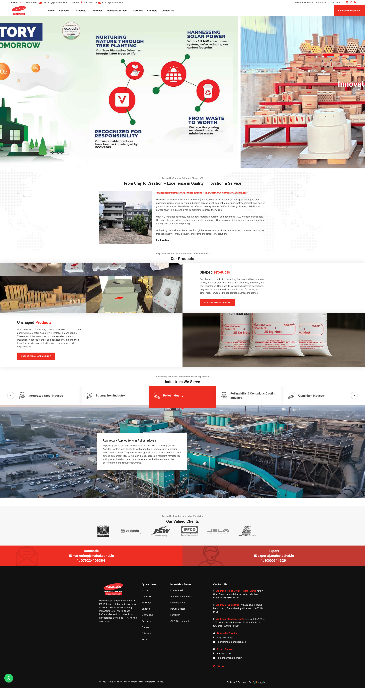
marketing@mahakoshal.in (54, 2)
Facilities (98, 10)
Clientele (152, 10)
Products (81, 10)
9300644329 (90, 2)
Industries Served (117, 10)
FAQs (144, 639)
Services (138, 10)
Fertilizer (175, 615)
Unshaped (147, 615)
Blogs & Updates (304, 2)
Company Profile (348, 10)
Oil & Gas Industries (180, 621)
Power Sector (177, 608)
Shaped (146, 608)
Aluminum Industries (181, 596)
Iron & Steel (176, 590)
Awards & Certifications (329, 2)
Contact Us (168, 10)
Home (51, 10)
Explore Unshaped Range (36, 356)
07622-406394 (30, 2)
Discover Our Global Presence (182, 102)
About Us (64, 10)
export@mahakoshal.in (112, 2)
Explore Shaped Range (217, 302)
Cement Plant (177, 602)
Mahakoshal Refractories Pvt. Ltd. (148, 681)
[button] (10, 92)
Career (145, 627)
